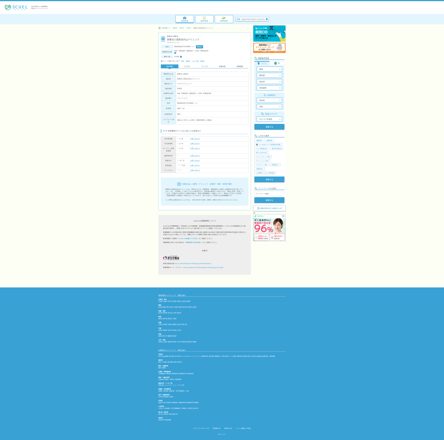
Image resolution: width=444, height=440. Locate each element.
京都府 (170, 324)
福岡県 (160, 341)
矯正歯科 (170, 362)
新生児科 (195, 408)
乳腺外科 (166, 414)
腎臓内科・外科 (184, 391)
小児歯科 (164, 362)
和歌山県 (184, 324)
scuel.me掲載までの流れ (188, 238)
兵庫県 (165, 324)
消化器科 (166, 391)
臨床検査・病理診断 (268, 356)
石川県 (174, 313)
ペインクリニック (195, 356)
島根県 (165, 330)
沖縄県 (194, 341)
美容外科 (161, 420)
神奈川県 (166, 307)
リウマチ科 (180, 385)
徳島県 (160, 336)
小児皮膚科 (166, 408)
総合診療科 (165, 356)
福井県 (179, 313)
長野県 (165, 313)
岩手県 (170, 301)
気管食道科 (190, 373)
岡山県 (170, 330)
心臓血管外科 (182, 402)
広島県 (174, 330)
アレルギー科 (185, 356)
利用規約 (215, 428)
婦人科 (160, 414)
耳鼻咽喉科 (161, 373)
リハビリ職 (195, 61)
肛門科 (160, 396)
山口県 (179, 330)
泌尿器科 (166, 396)
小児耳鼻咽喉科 (175, 408)
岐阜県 (165, 318)
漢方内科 (172, 356)
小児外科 (189, 408)
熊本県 (174, 341)
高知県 (174, 336)
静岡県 (170, 318)
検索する (269, 126)
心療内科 (161, 379)
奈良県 (179, 324)
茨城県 (180, 307)
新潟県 (160, 313)
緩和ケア (228, 356)
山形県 (184, 301)
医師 (182, 61)
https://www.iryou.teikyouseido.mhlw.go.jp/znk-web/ (203, 267)
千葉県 (176, 307)
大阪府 (160, 324)
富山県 (170, 313)
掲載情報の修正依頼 (193, 242)
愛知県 (175, 28)
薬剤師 (202, 61)
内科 (159, 356)
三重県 (174, 318)
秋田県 (179, 301)
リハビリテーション (170, 385)
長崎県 (170, 341)
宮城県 (174, 301)
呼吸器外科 (182, 373)
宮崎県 (184, 341)
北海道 (160, 301)
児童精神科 (178, 379)
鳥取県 (160, 330)
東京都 (160, 307)
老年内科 (178, 356)
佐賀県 (165, 341)
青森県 (165, 301)
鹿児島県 (189, 341)
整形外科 (161, 385)
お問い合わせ (195, 139)
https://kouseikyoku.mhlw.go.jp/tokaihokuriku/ (193, 263)
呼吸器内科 (175, 373)
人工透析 (234, 356)
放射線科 (259, 356)
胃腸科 (160, 391)
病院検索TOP (166, 28)
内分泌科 (253, 356)
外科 (164, 402)
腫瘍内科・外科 (220, 356)
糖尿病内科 (204, 356)
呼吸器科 (168, 373)
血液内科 (211, 356)
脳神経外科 (190, 402)
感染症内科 (246, 356)
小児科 (160, 408)
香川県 (165, 336)
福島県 (188, 301)
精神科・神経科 (169, 379)
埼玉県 (171, 307)
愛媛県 (170, 336)
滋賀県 (174, 324)
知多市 (182, 28)
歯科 (159, 362)
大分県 (179, 341)
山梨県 (194, 307)
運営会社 (227, 428)
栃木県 (185, 307)
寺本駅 (189, 28)
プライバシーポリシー (200, 428)
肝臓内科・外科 (174, 391)
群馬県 (190, 307)
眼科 (159, 368)
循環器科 (175, 402)
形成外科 (169, 402)
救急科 (160, 402)
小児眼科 (183, 408)
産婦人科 (175, 414)
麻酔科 (196, 402)
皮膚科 (164, 368)
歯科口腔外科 (178, 362)
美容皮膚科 (167, 420)
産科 (170, 414)
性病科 (171, 396)
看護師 (188, 61)
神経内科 (240, 356)
